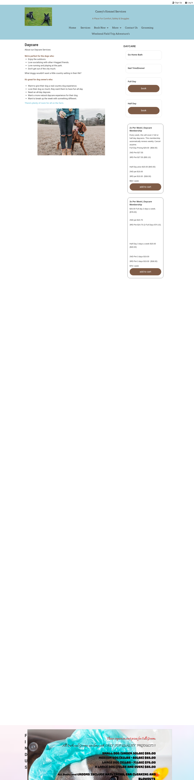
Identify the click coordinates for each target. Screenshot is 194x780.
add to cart (145, 187)
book (143, 88)
